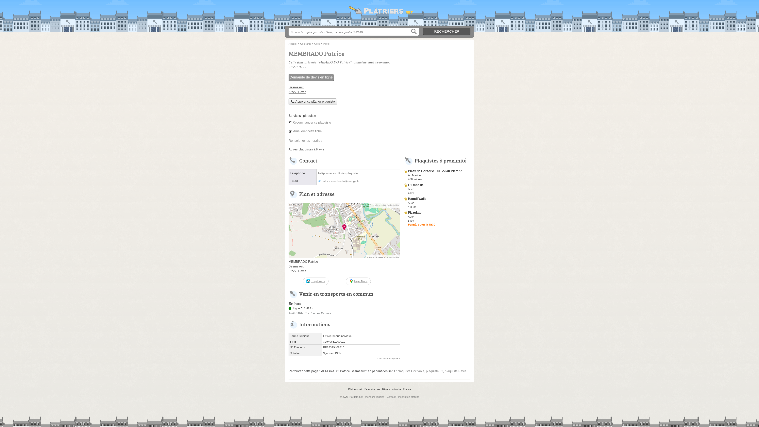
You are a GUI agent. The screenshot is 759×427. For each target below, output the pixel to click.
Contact (391, 396)
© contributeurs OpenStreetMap (384, 205)
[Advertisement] (437, 320)
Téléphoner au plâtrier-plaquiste (338, 173)
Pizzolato (415, 212)
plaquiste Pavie (455, 371)
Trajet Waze (318, 281)
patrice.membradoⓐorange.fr (340, 181)
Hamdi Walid (417, 198)
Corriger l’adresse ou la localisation (383, 257)
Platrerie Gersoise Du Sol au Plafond (435, 171)
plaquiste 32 (434, 371)
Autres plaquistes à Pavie (306, 149)
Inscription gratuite (408, 396)
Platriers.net (379, 14)
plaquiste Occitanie (410, 371)
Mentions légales (374, 396)
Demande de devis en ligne (311, 77)
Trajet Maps (360, 281)
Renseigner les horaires (305, 140)
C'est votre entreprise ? (389, 358)
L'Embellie (416, 185)
